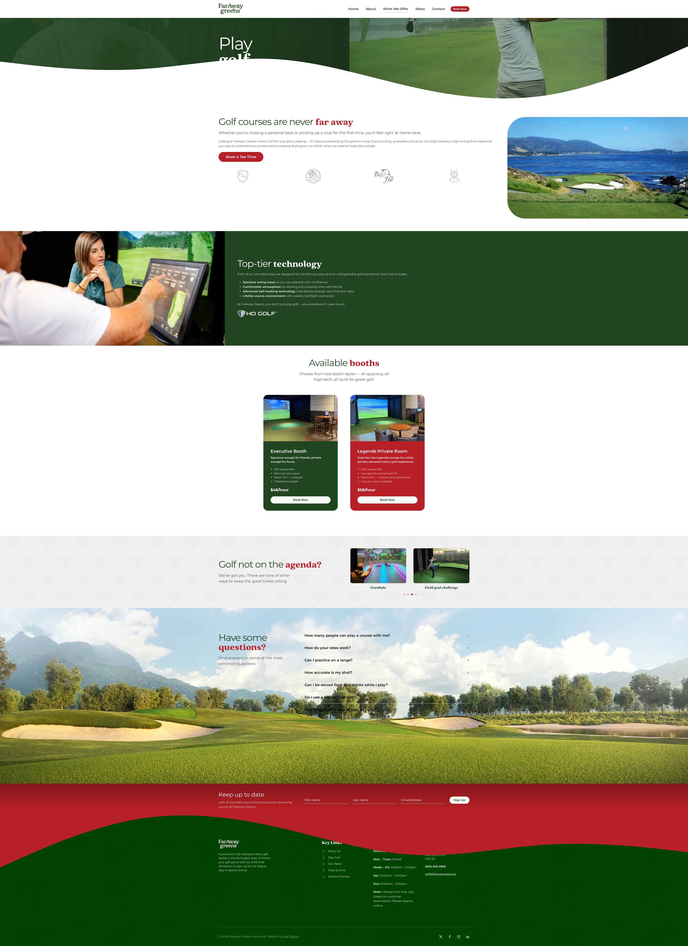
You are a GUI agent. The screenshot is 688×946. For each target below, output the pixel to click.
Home (353, 9)
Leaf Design (291, 936)
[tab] (404, 594)
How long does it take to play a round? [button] (341, 709)
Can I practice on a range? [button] (329, 660)
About (371, 9)
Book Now (460, 9)
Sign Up (459, 800)
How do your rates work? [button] (328, 648)
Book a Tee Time (241, 157)
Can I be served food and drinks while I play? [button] (346, 685)
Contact (438, 9)
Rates (420, 9)
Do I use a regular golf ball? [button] (330, 697)
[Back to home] (231, 9)
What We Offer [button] (395, 9)
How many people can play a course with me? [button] (347, 635)
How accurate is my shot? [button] (328, 672)
